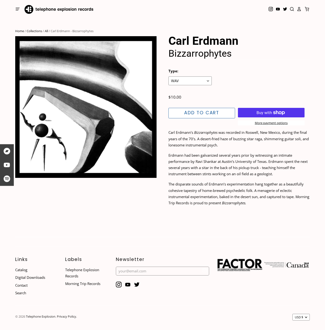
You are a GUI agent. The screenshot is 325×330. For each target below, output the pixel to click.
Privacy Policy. (67, 316)
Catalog (21, 269)
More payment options (271, 123)
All (46, 31)
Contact (21, 285)
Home (19, 31)
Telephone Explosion (40, 316)
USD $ (299, 317)
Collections (34, 31)
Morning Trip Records (82, 283)
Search (20, 292)
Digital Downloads (30, 277)
